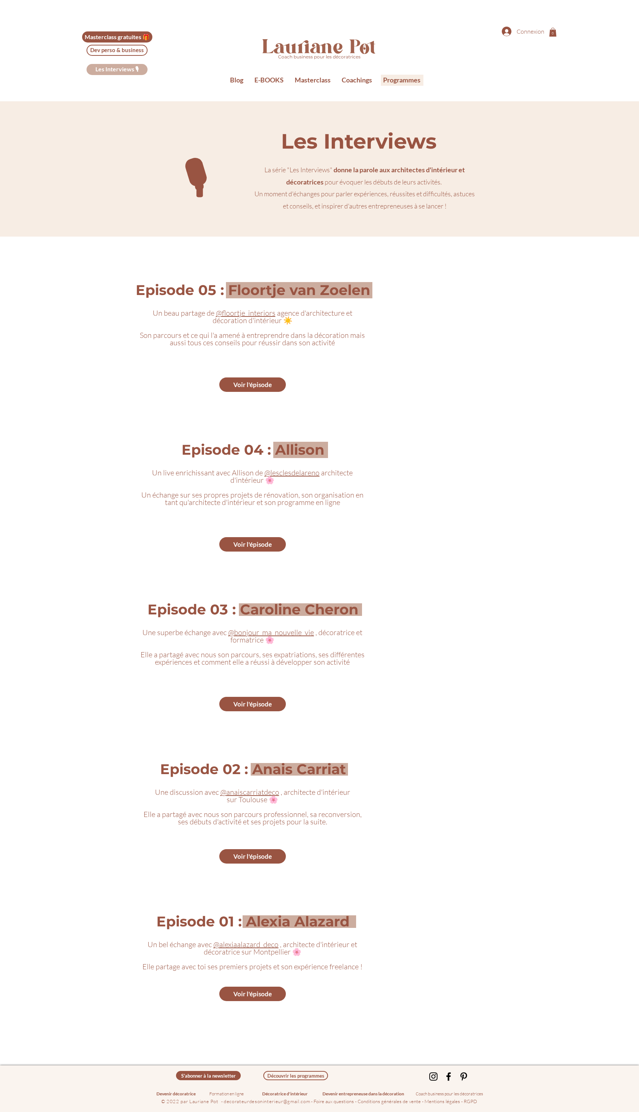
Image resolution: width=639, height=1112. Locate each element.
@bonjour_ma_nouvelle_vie (271, 632)
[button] (553, 32)
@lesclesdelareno (292, 472)
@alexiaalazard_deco (245, 944)
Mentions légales (442, 1101)
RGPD (470, 1101)
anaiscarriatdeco (252, 792)
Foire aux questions (334, 1101)
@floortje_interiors (245, 313)
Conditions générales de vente (389, 1101)
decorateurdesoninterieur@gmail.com (267, 1101)
